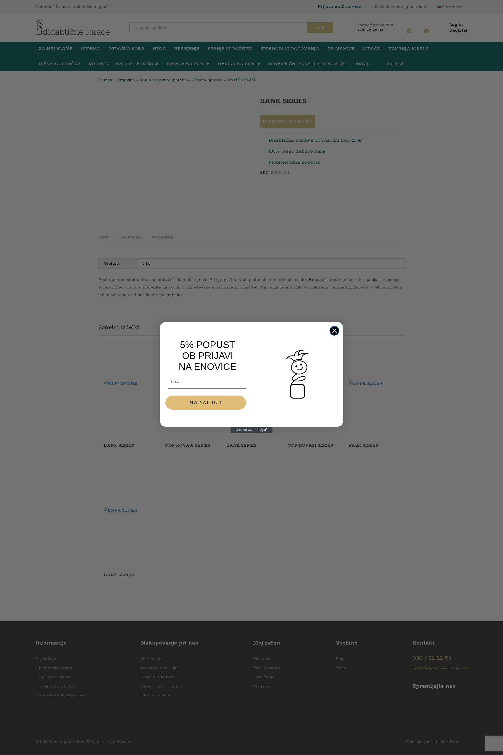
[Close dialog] (334, 330)
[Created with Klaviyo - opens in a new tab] (251, 430)
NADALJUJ (206, 402)
